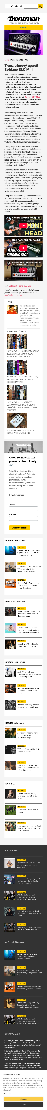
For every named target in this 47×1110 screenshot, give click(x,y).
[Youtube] (16, 6)
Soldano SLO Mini (32, 97)
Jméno (12, 505)
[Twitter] (11, 6)
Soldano (12, 286)
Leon (6, 60)
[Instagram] (21, 6)
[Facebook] (7, 6)
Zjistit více (7, 1093)
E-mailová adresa (16, 495)
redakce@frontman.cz (13, 295)
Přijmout (23, 1099)
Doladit (23, 1104)
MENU (24, 27)
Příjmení (12, 514)
